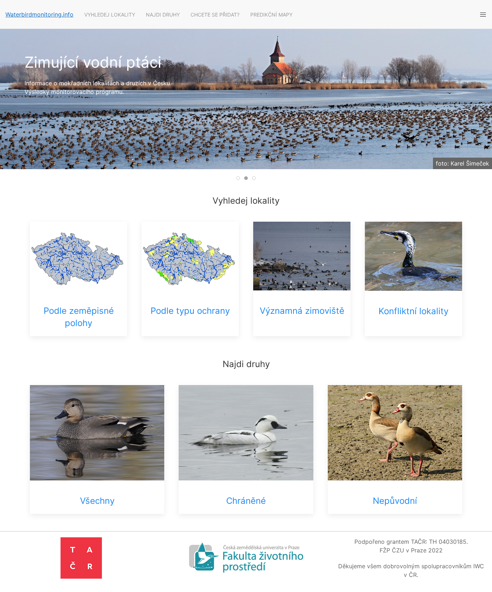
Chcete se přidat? (215, 15)
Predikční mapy (271, 15)
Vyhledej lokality (109, 15)
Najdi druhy (163, 15)
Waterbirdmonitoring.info (39, 14)
